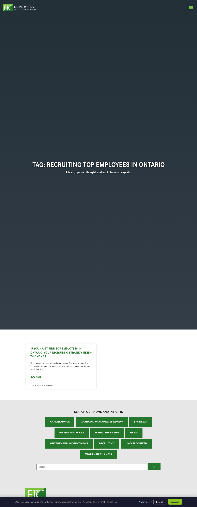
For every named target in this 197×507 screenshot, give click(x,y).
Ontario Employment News (69, 444)
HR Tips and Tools (71, 433)
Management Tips (107, 433)
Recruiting (106, 444)
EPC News (140, 422)
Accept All (175, 501)
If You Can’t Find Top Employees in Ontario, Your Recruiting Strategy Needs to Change (61, 352)
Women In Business (98, 454)
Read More (35, 376)
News (134, 433)
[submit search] (154, 466)
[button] (191, 7)
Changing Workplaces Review (102, 422)
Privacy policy (145, 502)
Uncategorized (136, 444)
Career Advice (60, 422)
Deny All (160, 501)
